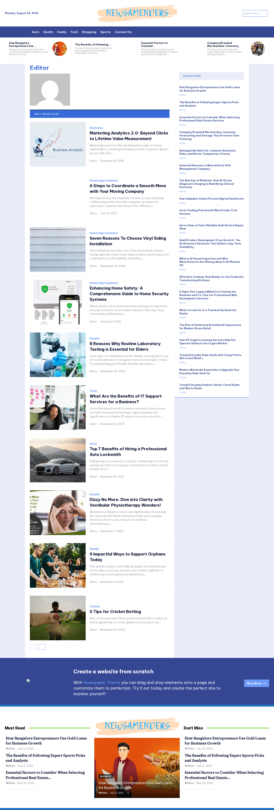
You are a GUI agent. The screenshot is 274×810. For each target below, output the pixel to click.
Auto (93, 443)
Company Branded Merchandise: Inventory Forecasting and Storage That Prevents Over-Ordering (210, 135)
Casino (95, 606)
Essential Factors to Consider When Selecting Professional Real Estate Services (209, 119)
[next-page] (41, 647)
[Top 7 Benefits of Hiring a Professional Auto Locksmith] (58, 460)
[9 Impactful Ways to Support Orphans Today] (58, 565)
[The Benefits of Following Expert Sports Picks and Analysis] (125, 48)
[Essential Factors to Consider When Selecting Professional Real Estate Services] (192, 48)
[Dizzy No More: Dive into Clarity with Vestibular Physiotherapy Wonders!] (58, 512)
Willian (182, 95)
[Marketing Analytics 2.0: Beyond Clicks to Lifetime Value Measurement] (58, 144)
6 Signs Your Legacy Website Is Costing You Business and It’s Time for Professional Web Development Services (208, 295)
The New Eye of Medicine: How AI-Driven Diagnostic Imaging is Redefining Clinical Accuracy (206, 184)
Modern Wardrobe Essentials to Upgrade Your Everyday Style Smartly (209, 371)
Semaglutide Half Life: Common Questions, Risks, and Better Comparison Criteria (207, 152)
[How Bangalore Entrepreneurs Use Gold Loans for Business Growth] (59, 48)
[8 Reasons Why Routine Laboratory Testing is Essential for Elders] (58, 354)
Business (96, 127)
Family (94, 548)
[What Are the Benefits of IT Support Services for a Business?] (58, 407)
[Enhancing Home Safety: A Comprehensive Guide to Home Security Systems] (58, 302)
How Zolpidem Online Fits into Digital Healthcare (211, 198)
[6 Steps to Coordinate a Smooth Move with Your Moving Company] (58, 197)
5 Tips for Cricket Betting (115, 611)
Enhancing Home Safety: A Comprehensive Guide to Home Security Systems (129, 294)
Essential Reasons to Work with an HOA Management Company (205, 167)
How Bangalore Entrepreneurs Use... (22, 44)
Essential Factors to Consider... (154, 44)
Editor (93, 160)
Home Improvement (104, 180)
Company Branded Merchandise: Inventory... (224, 44)
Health (94, 338)
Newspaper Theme (101, 682)
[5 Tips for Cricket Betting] (58, 618)
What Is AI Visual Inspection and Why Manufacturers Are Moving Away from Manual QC (209, 262)
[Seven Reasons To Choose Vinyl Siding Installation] (58, 249)
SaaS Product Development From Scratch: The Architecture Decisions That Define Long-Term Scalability (210, 243)
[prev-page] (33, 647)
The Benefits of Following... (93, 44)
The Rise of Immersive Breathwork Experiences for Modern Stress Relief (210, 326)
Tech (93, 391)
